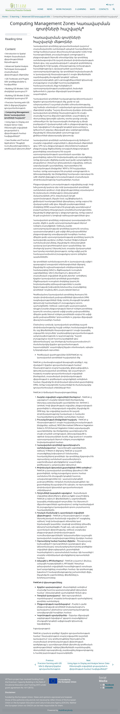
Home (40, 9)
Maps (92, 9)
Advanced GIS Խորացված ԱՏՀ (36, 16)
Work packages (63, 9)
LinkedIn (109, 687)
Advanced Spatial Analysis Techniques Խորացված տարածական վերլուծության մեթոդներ (16, 70)
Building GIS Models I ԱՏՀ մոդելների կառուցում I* (16, 90)
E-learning (80, 9)
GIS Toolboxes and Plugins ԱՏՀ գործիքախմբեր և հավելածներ (16, 82)
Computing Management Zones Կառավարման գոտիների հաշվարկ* (16, 115)
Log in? (111, 4)
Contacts (103, 9)
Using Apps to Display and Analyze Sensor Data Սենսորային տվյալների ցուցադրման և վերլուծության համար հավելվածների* (16, 129)
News (49, 9)
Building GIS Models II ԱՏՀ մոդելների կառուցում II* (16, 97)
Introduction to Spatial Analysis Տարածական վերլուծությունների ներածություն (15, 57)
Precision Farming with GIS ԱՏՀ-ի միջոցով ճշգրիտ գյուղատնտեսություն (16, 105)
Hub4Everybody (65, 710)
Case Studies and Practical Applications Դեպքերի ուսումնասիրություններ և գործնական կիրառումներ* (17, 144)
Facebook (109, 685)
